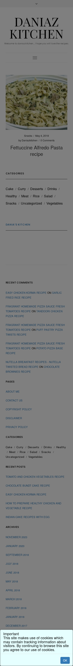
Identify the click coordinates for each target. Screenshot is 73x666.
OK (65, 660)
